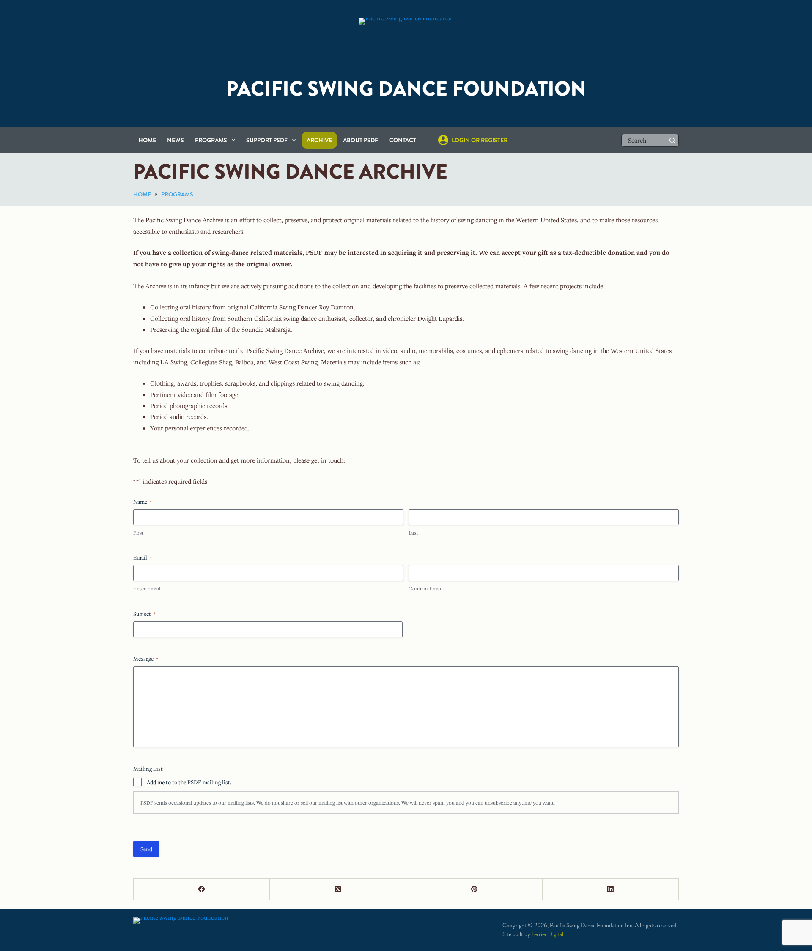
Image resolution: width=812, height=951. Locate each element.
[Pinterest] (474, 889)
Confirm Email (425, 588)
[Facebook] (202, 889)
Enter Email (146, 588)
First (138, 532)
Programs (211, 140)
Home (147, 140)
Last (413, 532)
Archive (319, 140)
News (175, 140)
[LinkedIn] (611, 889)
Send (146, 849)
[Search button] (672, 140)
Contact (402, 140)
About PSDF (360, 140)
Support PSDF (267, 140)
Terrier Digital (547, 934)
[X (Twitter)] (338, 889)
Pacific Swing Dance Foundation (406, 89)
